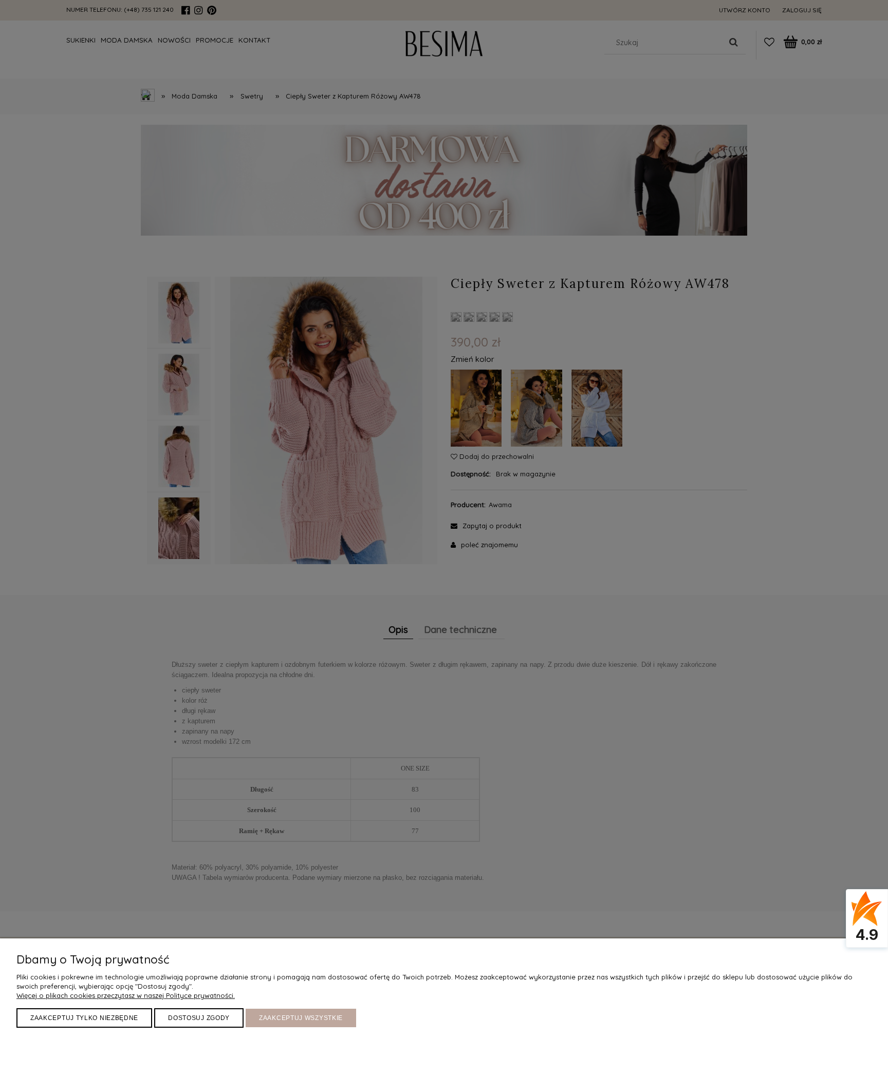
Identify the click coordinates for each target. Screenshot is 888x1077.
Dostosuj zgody (199, 1018)
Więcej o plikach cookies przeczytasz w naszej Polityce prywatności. (125, 995)
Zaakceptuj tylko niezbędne (84, 1018)
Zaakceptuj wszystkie (301, 1018)
